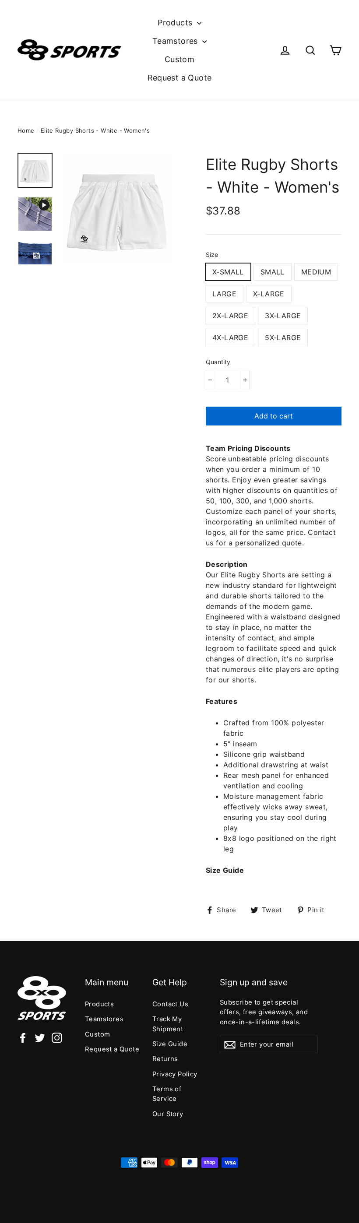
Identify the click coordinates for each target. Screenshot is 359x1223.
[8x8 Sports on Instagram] (57, 1037)
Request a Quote (180, 77)
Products (176, 22)
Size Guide (225, 870)
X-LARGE (269, 293)
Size (212, 254)
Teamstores (176, 41)
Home (26, 130)
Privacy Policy (174, 1074)
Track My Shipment (167, 1024)
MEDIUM (316, 271)
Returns (165, 1059)
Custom (179, 59)
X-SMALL (228, 271)
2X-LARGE (230, 315)
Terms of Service (166, 1094)
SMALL (272, 271)
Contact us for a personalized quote (271, 537)
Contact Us (170, 1004)
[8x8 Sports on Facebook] (23, 1037)
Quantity (218, 361)
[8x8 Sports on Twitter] (40, 1037)
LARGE (224, 293)
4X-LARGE (230, 337)
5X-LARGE (283, 337)
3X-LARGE (283, 315)
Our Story (167, 1114)
